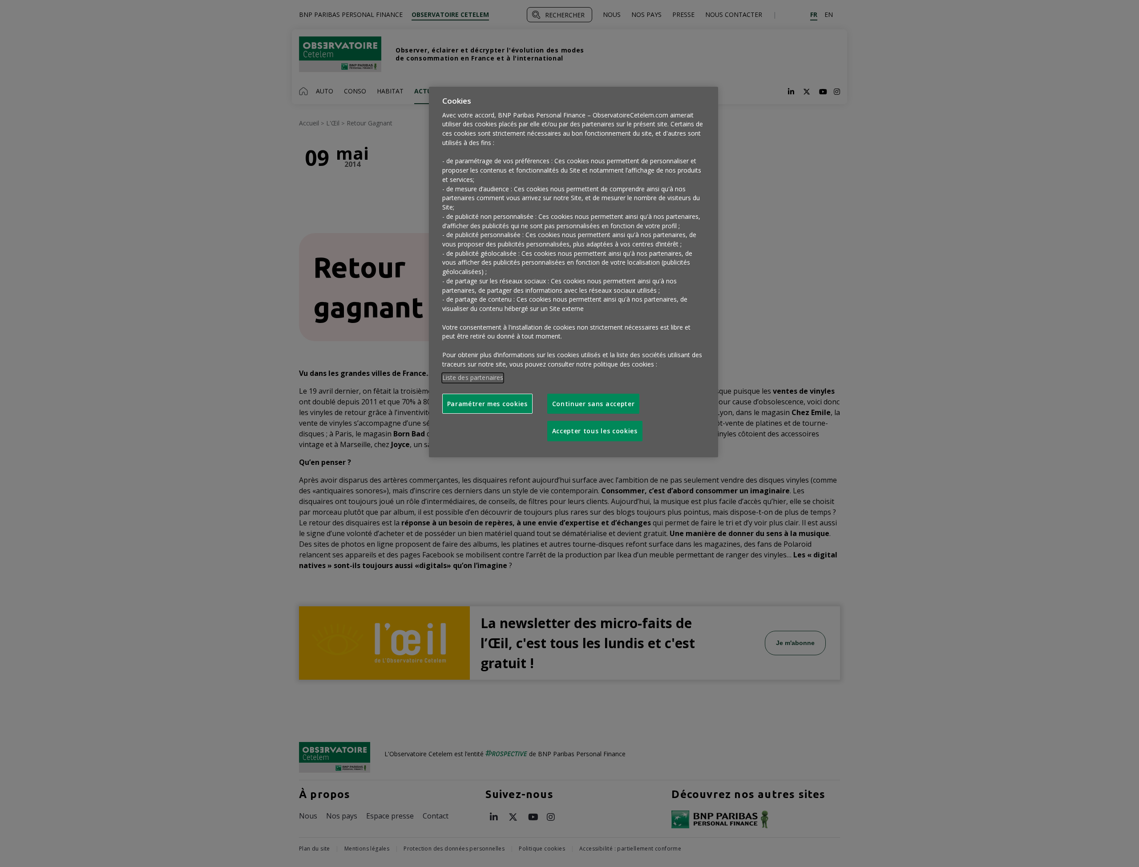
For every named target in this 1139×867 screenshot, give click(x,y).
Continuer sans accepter (593, 403)
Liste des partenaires (473, 377)
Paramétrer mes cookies (487, 403)
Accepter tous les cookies (595, 431)
